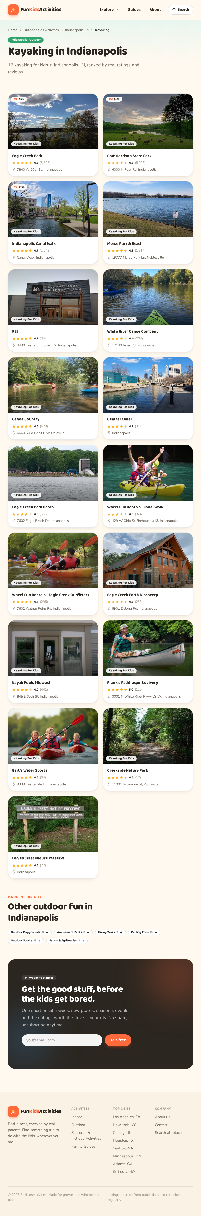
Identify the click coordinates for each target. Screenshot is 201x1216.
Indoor (76, 1117)
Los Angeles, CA (126, 1117)
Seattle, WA (123, 1148)
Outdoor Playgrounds (27, 932)
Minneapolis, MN (127, 1156)
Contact (161, 1124)
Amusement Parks (71, 932)
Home (12, 30)
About (155, 9)
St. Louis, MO (124, 1171)
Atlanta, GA (123, 1163)
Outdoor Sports (23, 940)
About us (162, 1117)
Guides (134, 9)
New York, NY (124, 1124)
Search (183, 9)
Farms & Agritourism (64, 940)
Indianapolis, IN (77, 30)
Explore (106, 9)
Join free (118, 1040)
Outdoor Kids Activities (41, 30)
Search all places (169, 1132)
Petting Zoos (142, 932)
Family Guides (83, 1146)
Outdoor (78, 1124)
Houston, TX (123, 1140)
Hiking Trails (108, 932)
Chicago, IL (122, 1132)
